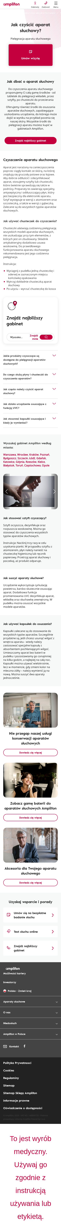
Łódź (32, 458)
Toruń (19, 465)
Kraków (34, 454)
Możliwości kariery (14, 973)
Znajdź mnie (34, 337)
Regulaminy (11, 1078)
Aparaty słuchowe (11, 12)
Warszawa (9, 454)
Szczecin (23, 458)
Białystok (8, 465)
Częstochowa (32, 465)
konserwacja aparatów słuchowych (39, 12)
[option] (30, 491)
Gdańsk (41, 458)
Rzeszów (31, 462)
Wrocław (22, 454)
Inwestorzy (9, 982)
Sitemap (8, 1085)
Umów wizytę (30, 58)
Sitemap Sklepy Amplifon (20, 1093)
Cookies (8, 1070)
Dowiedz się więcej (30, 752)
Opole (45, 465)
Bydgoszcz (9, 458)
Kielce (41, 462)
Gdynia (20, 462)
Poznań (44, 454)
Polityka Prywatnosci (17, 1063)
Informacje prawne (16, 1100)
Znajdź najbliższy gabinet (30, 141)
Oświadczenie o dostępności (22, 1108)
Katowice (8, 462)
